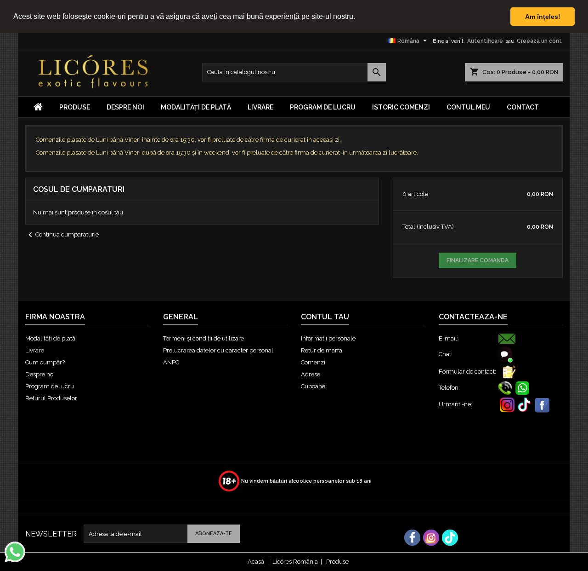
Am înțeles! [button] (542, 16)
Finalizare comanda (478, 260)
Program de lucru (323, 107)
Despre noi (125, 107)
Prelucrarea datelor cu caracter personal (218, 350)
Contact (523, 107)
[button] (358, 17)
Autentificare (485, 41)
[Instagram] (431, 538)
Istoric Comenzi (401, 107)
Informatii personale (328, 338)
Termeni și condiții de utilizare (203, 338)
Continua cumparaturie (62, 235)
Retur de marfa (321, 350)
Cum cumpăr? (45, 362)
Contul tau (325, 316)
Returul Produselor (51, 398)
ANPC (171, 362)
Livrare (260, 107)
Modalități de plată (196, 107)
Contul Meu (468, 107)
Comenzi (313, 362)
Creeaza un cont (539, 41)
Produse (337, 561)
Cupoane (313, 386)
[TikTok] (450, 538)
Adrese (310, 374)
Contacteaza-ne (473, 316)
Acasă (256, 561)
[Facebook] (412, 538)
